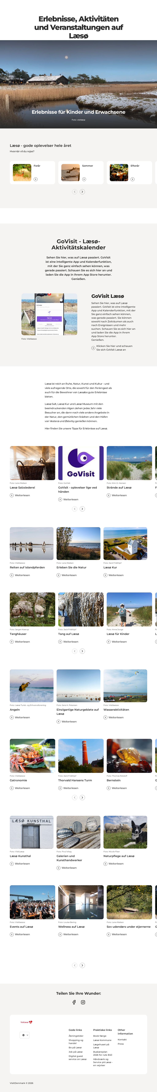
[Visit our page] (74, 1002)
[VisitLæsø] (26, 1022)
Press (121, 1043)
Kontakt (122, 1039)
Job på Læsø (75, 1051)
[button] (32, 489)
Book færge (99, 1036)
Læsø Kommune (102, 1040)
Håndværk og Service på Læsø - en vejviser (103, 1062)
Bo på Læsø (75, 1047)
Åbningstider (76, 1036)
